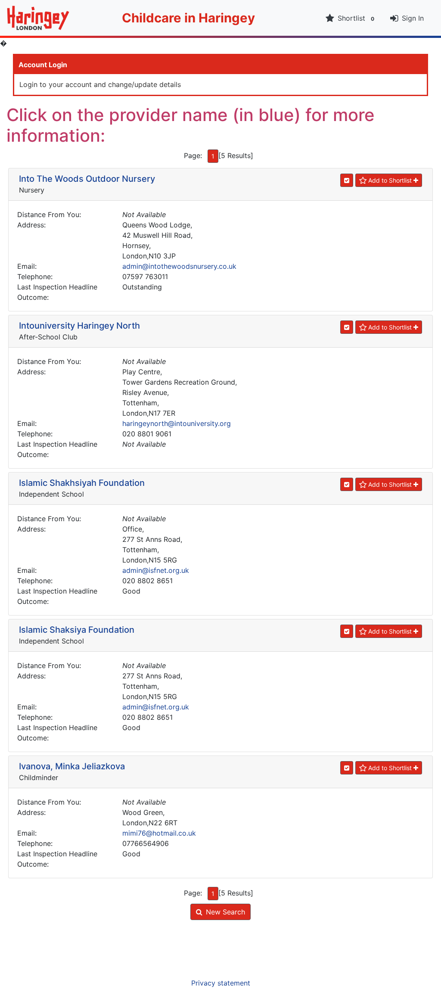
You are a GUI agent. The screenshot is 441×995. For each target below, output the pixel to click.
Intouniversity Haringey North (79, 325)
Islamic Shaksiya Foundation (76, 630)
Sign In (413, 18)
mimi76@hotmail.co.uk (159, 833)
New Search (225, 912)
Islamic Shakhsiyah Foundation (82, 483)
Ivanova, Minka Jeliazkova (72, 766)
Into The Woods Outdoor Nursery (87, 179)
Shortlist (356, 18)
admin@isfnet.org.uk (155, 570)
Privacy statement (220, 983)
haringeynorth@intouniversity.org (176, 423)
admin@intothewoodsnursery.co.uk (179, 266)
